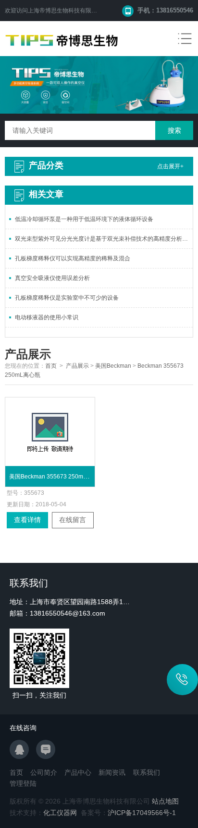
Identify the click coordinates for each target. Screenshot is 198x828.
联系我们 (146, 772)
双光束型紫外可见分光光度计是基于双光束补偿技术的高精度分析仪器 (103, 238)
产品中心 (77, 772)
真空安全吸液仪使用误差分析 (52, 278)
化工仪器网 (60, 812)
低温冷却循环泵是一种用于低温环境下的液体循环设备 (84, 219)
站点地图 (165, 801)
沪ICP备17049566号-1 (142, 812)
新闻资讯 (112, 772)
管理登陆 (23, 783)
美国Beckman (113, 365)
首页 (51, 365)
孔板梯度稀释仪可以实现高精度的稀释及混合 (72, 258)
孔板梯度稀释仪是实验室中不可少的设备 (67, 297)
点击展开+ (170, 166)
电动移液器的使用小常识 (46, 317)
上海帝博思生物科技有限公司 (65, 10)
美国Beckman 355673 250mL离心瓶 (56, 476)
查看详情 (27, 520)
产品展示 (77, 365)
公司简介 (43, 772)
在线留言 (72, 520)
